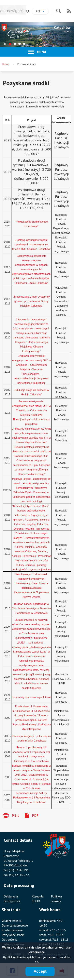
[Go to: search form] (58, 11)
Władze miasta (12, 921)
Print (15, 815)
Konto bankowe (12, 930)
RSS (69, 11)
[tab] (10, 44)
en (42, 11)
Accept (40, 971)
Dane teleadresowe (15, 925)
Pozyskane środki (13, 935)
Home (5, 64)
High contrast (27, 11)
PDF (35, 815)
